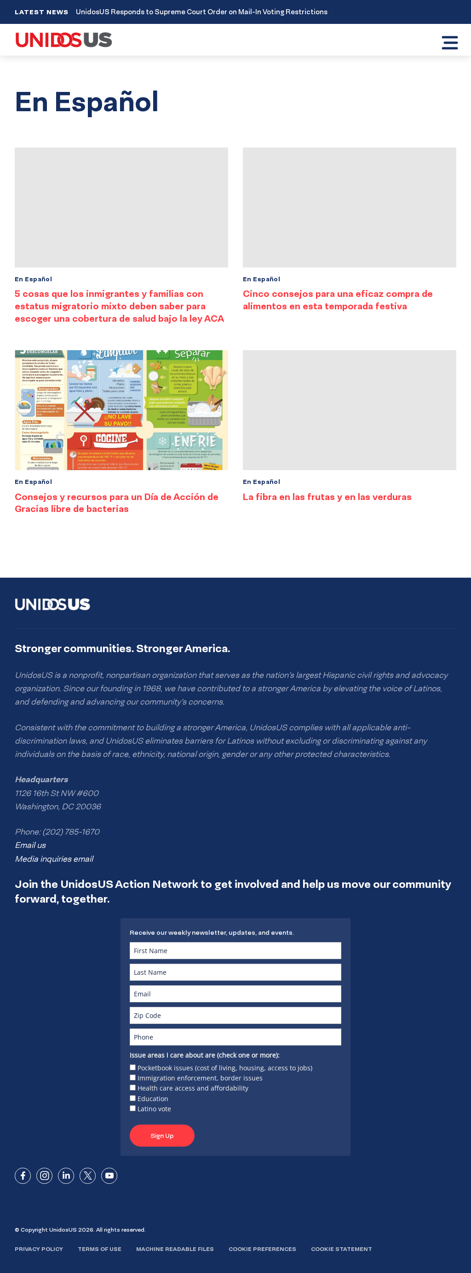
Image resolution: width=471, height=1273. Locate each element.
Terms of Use (99, 1248)
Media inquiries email (54, 859)
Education (153, 1098)
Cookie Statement (341, 1248)
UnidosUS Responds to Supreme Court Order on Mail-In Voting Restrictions (201, 11)
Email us (30, 845)
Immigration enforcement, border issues (200, 1078)
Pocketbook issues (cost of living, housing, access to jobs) (225, 1067)
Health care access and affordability (193, 1088)
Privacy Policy (39, 1248)
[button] (449, 44)
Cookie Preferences (262, 1248)
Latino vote (154, 1108)
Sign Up (162, 1135)
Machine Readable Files (175, 1248)
